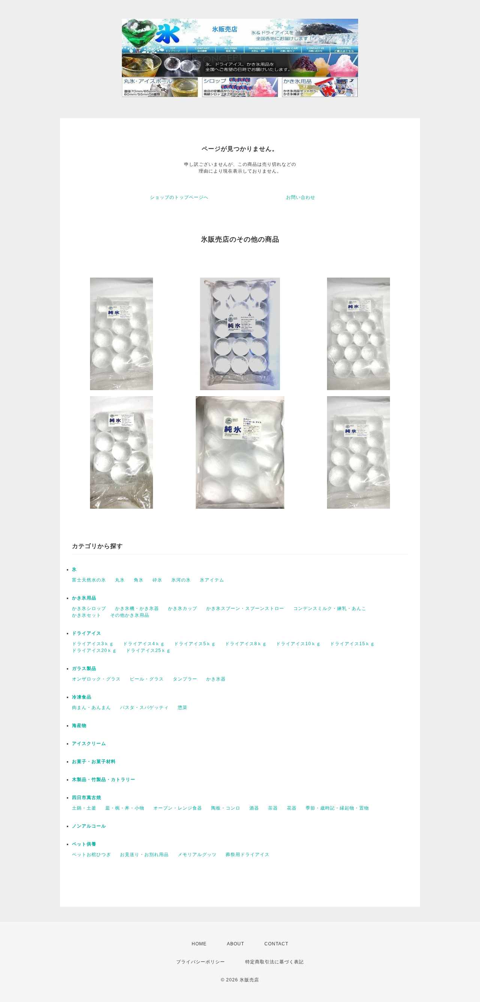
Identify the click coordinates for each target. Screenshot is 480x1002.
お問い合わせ (300, 197)
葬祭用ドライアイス (248, 854)
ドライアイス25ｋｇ (148, 650)
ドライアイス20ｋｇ (94, 650)
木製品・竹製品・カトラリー (103, 779)
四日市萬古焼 (86, 797)
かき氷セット (86, 615)
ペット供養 (84, 844)
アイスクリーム (89, 743)
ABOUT (235, 943)
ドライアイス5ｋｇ (195, 643)
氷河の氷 (181, 580)
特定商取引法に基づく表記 (274, 961)
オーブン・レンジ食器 (177, 808)
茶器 (273, 808)
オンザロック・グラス (96, 679)
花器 (292, 808)
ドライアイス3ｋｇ (93, 643)
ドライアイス (86, 633)
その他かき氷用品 (129, 615)
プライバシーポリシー (200, 961)
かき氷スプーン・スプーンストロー (245, 608)
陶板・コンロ (225, 808)
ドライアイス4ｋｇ (144, 643)
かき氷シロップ (89, 608)
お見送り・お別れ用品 (144, 854)
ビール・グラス (147, 679)
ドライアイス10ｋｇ (298, 643)
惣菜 (183, 707)
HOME (199, 943)
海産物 (79, 725)
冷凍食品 (82, 697)
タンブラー (185, 679)
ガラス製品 (84, 668)
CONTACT (276, 943)
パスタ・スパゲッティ (144, 707)
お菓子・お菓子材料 (94, 761)
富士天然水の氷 (89, 580)
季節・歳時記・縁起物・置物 (337, 808)
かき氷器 (216, 679)
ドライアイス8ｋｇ (246, 643)
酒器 (254, 808)
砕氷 (157, 580)
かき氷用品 (84, 598)
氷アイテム (212, 580)
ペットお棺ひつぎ (91, 854)
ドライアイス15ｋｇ (352, 643)
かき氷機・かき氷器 (137, 608)
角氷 (139, 580)
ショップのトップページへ (179, 197)
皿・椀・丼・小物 (124, 808)
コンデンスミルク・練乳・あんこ (329, 608)
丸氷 (120, 580)
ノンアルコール (89, 826)
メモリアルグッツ (197, 854)
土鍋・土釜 (84, 808)
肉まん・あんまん (91, 707)
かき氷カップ (182, 608)
